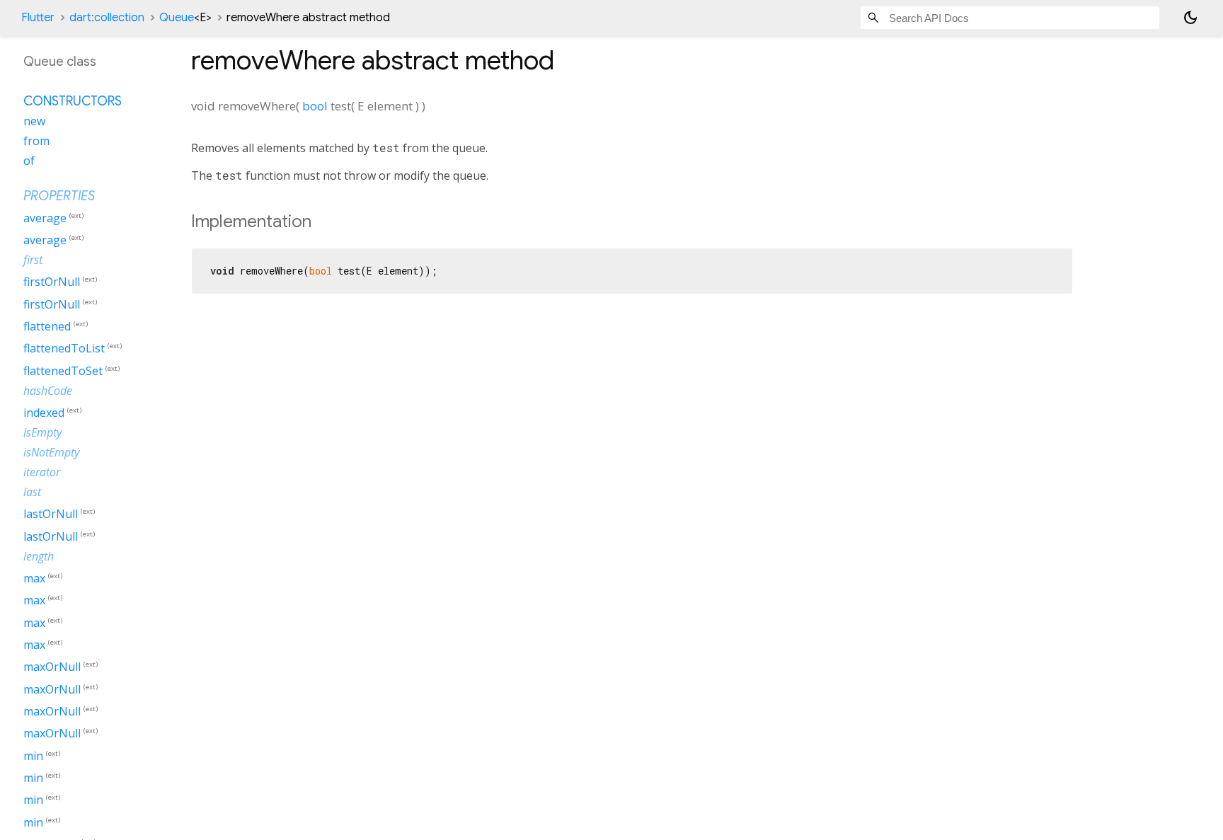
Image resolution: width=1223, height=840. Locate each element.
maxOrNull (52, 667)
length (38, 556)
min (33, 756)
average (45, 218)
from (36, 141)
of (29, 160)
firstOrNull (51, 282)
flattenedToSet (63, 371)
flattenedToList (64, 349)
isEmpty (42, 432)
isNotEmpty (51, 452)
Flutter (37, 18)
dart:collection (106, 18)
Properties (59, 196)
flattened (47, 326)
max (34, 578)
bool (315, 106)
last (32, 492)
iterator (41, 472)
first (32, 259)
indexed (43, 412)
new (34, 121)
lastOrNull (50, 514)
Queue (185, 18)
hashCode (47, 390)
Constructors (72, 101)
